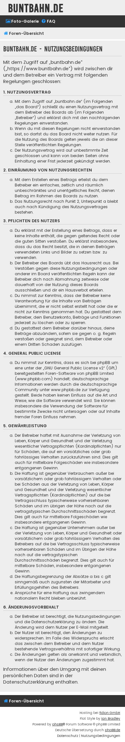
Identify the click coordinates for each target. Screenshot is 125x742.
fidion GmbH (109, 712)
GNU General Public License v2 (74, 368)
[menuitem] (22, 21)
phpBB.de (112, 730)
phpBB (57, 724)
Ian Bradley (110, 718)
